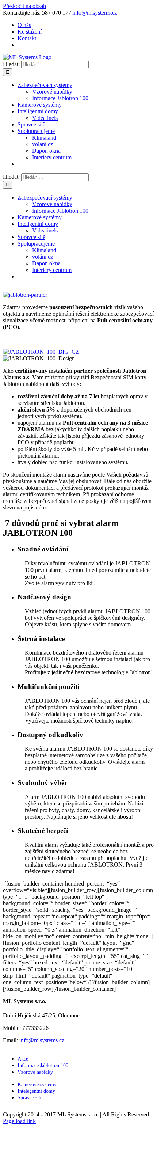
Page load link (19, 1121)
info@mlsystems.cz (94, 13)
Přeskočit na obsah (24, 6)
